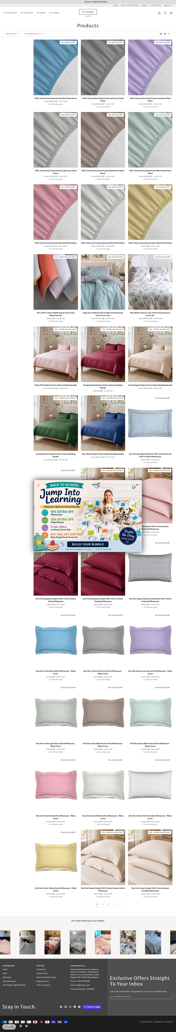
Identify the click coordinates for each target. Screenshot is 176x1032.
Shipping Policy (43, 981)
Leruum (144, 1022)
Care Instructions (9, 981)
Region (167, 5)
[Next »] (117, 904)
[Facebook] (61, 1007)
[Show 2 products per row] (161, 34)
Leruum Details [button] (77, 966)
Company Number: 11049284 (82, 989)
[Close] (138, 485)
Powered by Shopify (164, 1022)
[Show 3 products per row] (165, 34)
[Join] (172, 996)
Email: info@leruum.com (80, 985)
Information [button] (8, 966)
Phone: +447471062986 (80, 981)
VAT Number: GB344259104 (14, 985)
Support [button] (41, 966)
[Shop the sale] (88, 516)
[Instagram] (70, 1007)
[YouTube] (79, 1007)
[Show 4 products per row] (169, 34)
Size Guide (7, 977)
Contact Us (41, 969)
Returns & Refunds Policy (47, 977)
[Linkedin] (75, 1007)
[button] (11, 13)
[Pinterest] (66, 1007)
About (5, 969)
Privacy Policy (42, 973)
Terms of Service (43, 985)
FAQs (5, 973)
